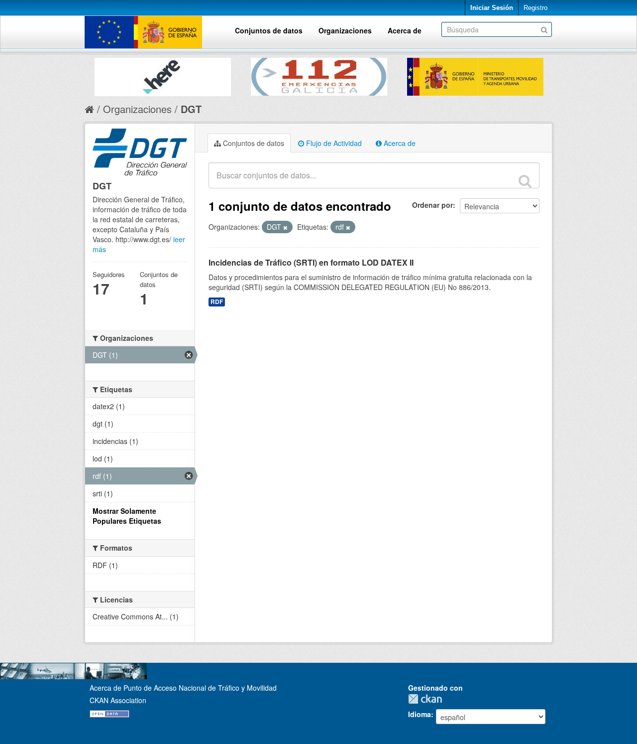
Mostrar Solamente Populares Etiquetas (127, 516)
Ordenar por (432, 205)
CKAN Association (118, 700)
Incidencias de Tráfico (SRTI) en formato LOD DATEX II (311, 262)
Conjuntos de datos (269, 30)
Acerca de (405, 30)
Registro (535, 7)
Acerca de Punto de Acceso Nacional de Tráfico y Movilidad (183, 688)
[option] (163, 74)
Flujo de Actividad (333, 143)
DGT (191, 109)
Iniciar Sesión (491, 7)
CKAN (427, 699)
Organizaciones (345, 30)
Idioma (419, 714)
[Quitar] (285, 227)
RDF (217, 302)
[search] (525, 180)
